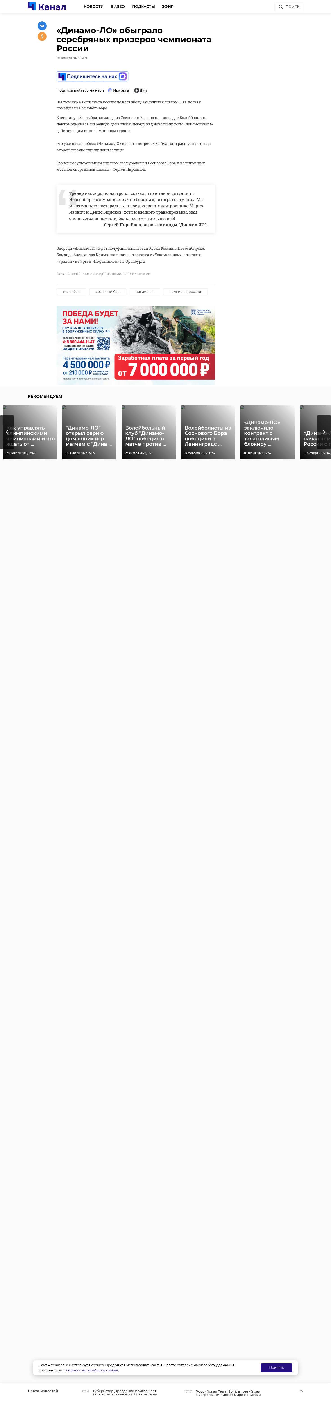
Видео (118, 6)
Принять (276, 1367)
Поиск (292, 7)
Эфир (168, 6)
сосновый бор (108, 292)
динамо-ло (145, 292)
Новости (94, 6)
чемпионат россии (185, 292)
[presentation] (7, 432)
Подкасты (143, 6)
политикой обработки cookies (92, 1370)
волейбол (71, 292)
